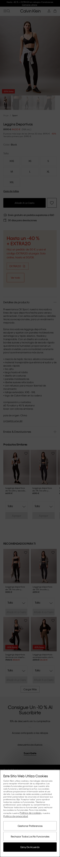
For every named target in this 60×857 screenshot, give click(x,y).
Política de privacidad (15, 816)
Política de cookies (30, 812)
